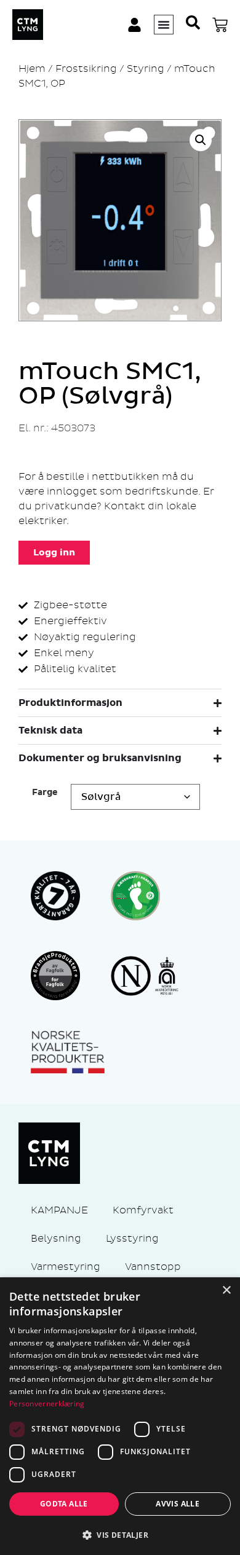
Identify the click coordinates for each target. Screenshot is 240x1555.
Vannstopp (153, 1266)
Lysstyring (132, 1238)
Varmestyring (65, 1266)
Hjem (32, 68)
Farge (44, 792)
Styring (145, 68)
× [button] (226, 1290)
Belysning (56, 1238)
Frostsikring (86, 68)
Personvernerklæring (47, 1403)
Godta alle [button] (64, 1503)
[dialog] (120, 1416)
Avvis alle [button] (177, 1503)
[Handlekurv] (220, 25)
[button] (201, 140)
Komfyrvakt (143, 1210)
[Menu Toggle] (164, 24)
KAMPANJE (59, 1210)
